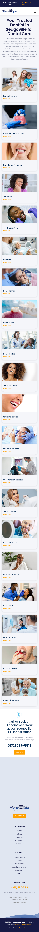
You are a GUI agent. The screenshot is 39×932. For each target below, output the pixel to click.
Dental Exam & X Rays (19, 867)
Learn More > (8, 99)
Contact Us (19, 816)
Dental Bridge (19, 864)
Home (19, 831)
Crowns (19, 860)
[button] (35, 11)
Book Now (19, 752)
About (19, 834)
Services (19, 837)
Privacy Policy (20, 924)
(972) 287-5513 (19, 887)
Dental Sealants (19, 870)
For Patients (19, 841)
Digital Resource (24, 928)
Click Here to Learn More (27, 3)
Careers (29, 924)
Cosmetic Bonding (19, 857)
